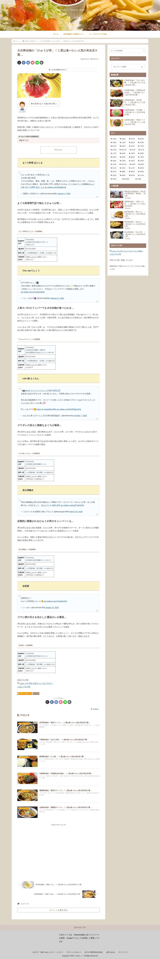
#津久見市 (56, 505)
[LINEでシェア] (37, 63)
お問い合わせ (110, 952)
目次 (56, 150)
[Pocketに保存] (33, 63)
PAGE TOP (81, 928)
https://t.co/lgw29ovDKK (46, 409)
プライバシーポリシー (73, 952)
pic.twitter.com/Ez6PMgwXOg (69, 409)
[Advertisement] (58, 851)
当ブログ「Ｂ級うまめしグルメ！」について (48, 952)
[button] (41, 63)
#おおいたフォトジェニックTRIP (38, 391)
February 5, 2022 (57, 298)
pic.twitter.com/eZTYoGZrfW (72, 505)
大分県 (37, 693)
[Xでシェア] (19, 63)
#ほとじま (40, 187)
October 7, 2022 (80, 416)
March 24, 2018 (76, 512)
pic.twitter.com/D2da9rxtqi (55, 187)
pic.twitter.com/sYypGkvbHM (33, 292)
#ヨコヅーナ (46, 505)
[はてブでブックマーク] (28, 63)
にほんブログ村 (23, 687)
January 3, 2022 (63, 194)
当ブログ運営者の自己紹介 (94, 952)
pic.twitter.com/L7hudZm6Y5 (55, 601)
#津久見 (56, 391)
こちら (32, 257)
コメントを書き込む (58, 910)
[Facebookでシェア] (24, 63)
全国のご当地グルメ (25, 693)
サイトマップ (122, 952)
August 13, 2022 (52, 608)
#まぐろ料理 (30, 187)
